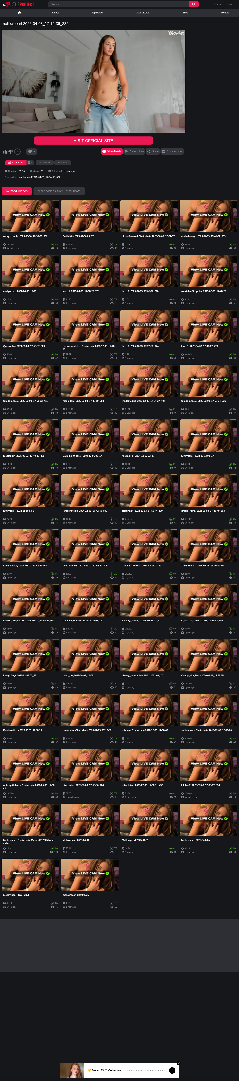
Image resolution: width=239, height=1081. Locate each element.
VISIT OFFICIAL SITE (93, 140)
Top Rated (97, 12)
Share (155, 151)
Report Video (137, 151)
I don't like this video (10, 152)
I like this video (5, 152)
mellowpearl (45, 162)
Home (19, 12)
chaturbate (63, 162)
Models (225, 12)
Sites (185, 12)
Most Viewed (142, 12)
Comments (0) (174, 151)
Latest (55, 12)
